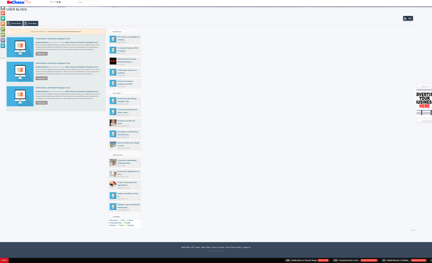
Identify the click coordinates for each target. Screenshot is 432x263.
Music (208, 247)
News (131, 220)
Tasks (198, 247)
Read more (41, 54)
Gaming (131, 225)
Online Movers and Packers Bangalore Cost (53, 39)
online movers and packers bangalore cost (81, 42)
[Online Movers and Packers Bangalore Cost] (20, 47)
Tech (123, 220)
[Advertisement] (210, 234)
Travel (121, 225)
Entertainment (116, 223)
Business (114, 220)
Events (221, 247)
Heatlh (127, 223)
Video (203, 247)
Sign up (63, 2)
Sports (113, 225)
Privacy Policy (236, 247)
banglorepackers (42, 42)
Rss (119, 220)
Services (215, 247)
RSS (193, 247)
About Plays (185, 247)
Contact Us (247, 247)
